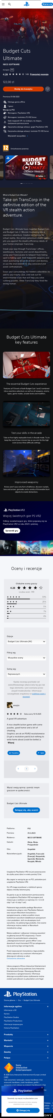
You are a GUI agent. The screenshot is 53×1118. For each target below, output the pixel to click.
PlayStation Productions (13, 1021)
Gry (19, 1000)
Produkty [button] (8, 1034)
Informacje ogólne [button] (13, 1006)
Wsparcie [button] (8, 1046)
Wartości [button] (8, 1040)
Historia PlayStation (11, 1028)
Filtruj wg (11, 652)
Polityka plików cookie (47, 1105)
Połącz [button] (7, 1057)
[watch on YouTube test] (40, 176)
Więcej (11, 742)
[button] (26, 167)
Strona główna (9, 1000)
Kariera (6, 1013)
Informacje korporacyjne (13, 1024)
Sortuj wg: (11, 669)
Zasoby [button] (7, 1052)
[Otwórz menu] (3, 4)
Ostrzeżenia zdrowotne (16, 958)
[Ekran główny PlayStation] (26, 4)
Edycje (10, 636)
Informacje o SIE (10, 1010)
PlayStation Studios (11, 1017)
